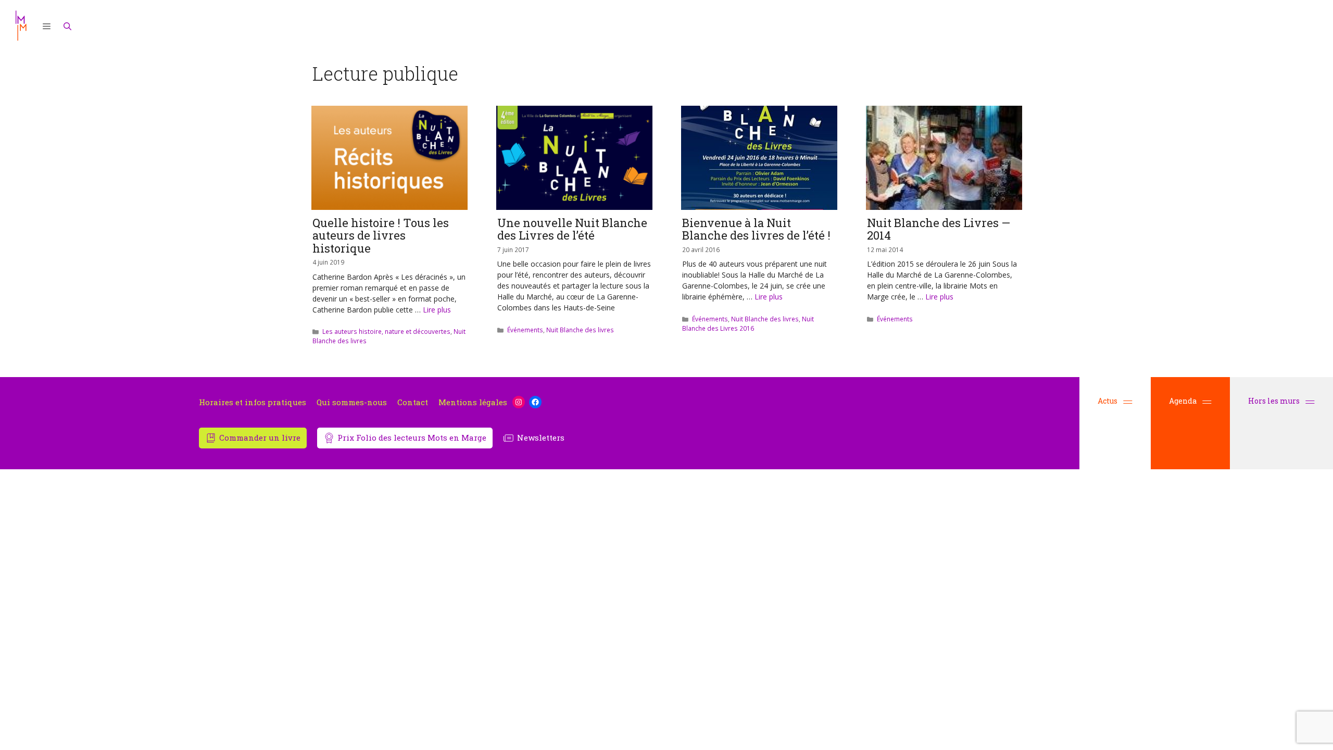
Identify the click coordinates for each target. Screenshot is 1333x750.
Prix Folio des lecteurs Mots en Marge (411, 437)
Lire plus (437, 310)
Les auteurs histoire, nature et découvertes (386, 331)
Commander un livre (259, 437)
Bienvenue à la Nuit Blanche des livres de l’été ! (756, 229)
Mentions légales (472, 402)
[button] (46, 26)
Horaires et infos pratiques (252, 402)
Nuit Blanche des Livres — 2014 (938, 229)
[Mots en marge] (20, 26)
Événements (525, 330)
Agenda (1183, 401)
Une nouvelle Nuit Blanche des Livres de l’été (572, 229)
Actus (1107, 401)
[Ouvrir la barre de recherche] (67, 26)
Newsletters (540, 437)
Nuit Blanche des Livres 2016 (748, 323)
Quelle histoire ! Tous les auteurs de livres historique (380, 235)
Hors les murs (1274, 401)
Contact (412, 402)
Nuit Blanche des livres (580, 330)
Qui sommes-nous (352, 402)
